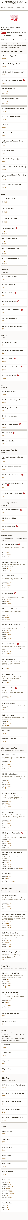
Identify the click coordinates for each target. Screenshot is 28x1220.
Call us (21, 35)
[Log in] (25, 2)
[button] (14, 57)
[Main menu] (2, 2)
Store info (8, 35)
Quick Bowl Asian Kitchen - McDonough (14, 1)
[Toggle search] (25, 39)
